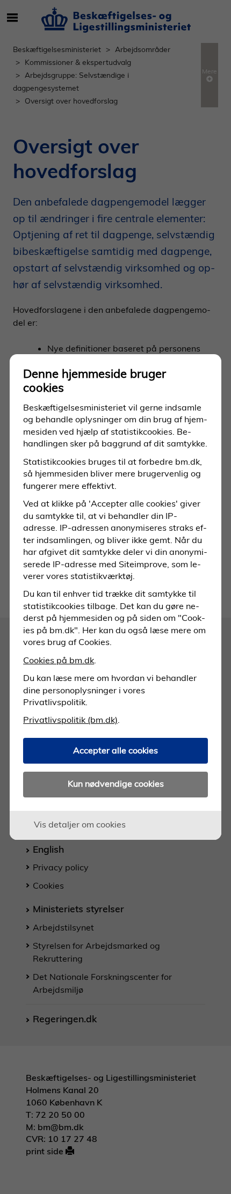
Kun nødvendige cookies (116, 783)
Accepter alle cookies (115, 750)
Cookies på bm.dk (58, 660)
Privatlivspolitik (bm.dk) (70, 719)
